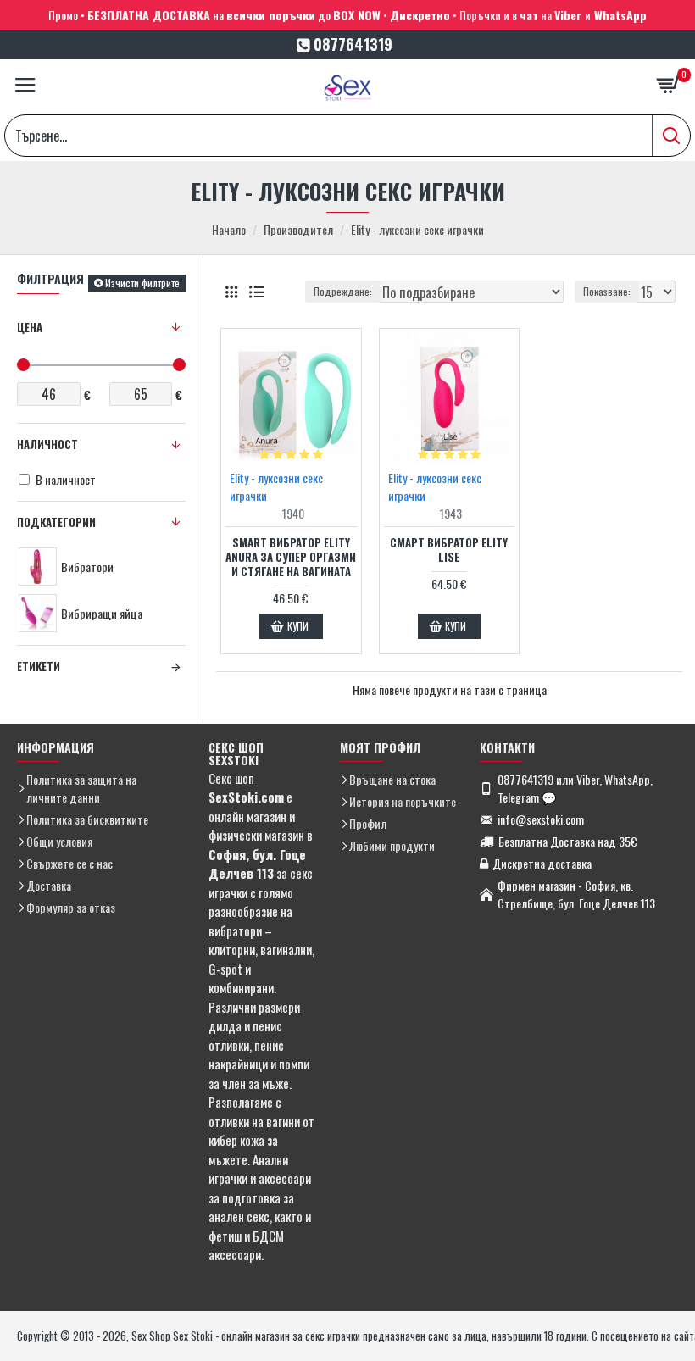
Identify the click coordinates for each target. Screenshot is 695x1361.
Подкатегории (56, 522)
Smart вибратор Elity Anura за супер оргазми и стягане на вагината (290, 557)
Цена (29, 327)
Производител (298, 229)
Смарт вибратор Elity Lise (449, 550)
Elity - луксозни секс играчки (276, 486)
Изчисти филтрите (142, 282)
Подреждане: (343, 291)
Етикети (38, 666)
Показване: (607, 291)
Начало (229, 229)
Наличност (47, 444)
